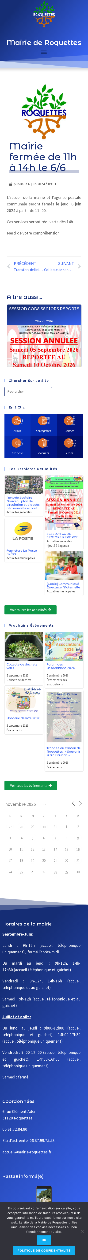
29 (66, 872)
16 (78, 849)
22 (66, 861)
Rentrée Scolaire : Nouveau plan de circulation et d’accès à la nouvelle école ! (23, 503)
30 (44, 827)
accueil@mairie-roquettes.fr (26, 1152)
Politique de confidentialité (44, 1250)
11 (21, 849)
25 (21, 872)
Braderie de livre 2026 (23, 718)
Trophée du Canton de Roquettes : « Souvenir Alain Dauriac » (64, 751)
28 (21, 827)
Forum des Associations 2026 (61, 666)
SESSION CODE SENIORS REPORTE (44, 309)
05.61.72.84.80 (14, 1129)
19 (32, 861)
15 (66, 849)
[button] (30, 609)
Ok (44, 1240)
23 (78, 861)
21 (55, 861)
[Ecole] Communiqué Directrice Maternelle (63, 585)
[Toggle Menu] (44, 52)
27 (10, 827)
